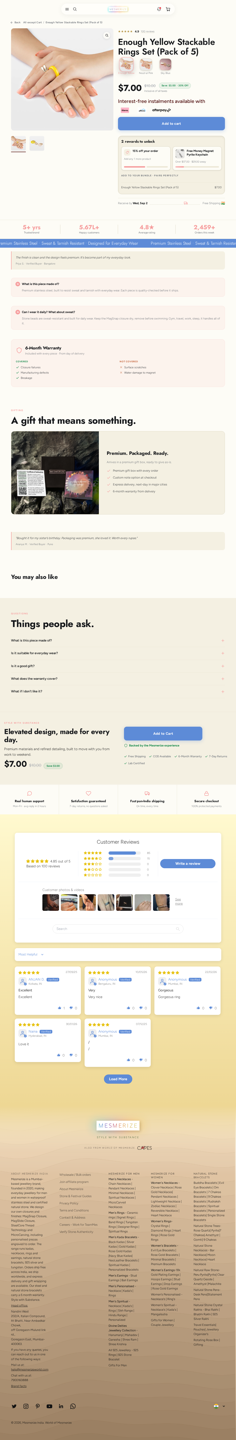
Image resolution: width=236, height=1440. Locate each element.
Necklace (115, 1290)
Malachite (214, 1284)
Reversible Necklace (164, 1210)
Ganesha (114, 1339)
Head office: (19, 1305)
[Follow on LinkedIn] (61, 1406)
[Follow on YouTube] (49, 1406)
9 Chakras (210, 1239)
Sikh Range (125, 1310)
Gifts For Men (118, 1365)
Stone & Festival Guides (75, 1196)
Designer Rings (128, 1226)
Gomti (198, 1239)
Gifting (198, 1344)
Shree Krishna (118, 1344)
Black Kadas (117, 1242)
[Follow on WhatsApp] (73, 1406)
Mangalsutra (159, 1314)
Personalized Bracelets (124, 1269)
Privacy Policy (68, 1203)
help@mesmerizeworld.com (29, 1369)
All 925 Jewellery (120, 1350)
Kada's (127, 1290)
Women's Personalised (165, 1294)
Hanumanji (116, 1335)
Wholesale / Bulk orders (75, 1174)
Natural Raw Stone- (207, 1270)
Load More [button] (118, 1079)
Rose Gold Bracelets (164, 1255)
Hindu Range (117, 1315)
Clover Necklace (162, 1187)
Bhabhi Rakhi (202, 1314)
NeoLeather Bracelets (123, 1260)
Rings (112, 1295)
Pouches (199, 1329)
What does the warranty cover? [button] (34, 679)
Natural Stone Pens (206, 1290)
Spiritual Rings (118, 1231)
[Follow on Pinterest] (38, 1406)
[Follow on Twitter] (14, 1406)
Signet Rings (125, 1217)
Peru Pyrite (201, 1274)
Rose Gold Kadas (120, 1251)
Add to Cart (163, 734)
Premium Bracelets (163, 1264)
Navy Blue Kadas (120, 1255)
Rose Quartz (202, 1230)
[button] (66, 9)
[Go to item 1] (18, 144)
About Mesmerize (71, 1189)
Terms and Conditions (74, 1210)
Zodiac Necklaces (163, 1206)
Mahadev (131, 1335)
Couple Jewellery (162, 1325)
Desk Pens (200, 1294)
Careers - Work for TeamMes (78, 1224)
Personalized (117, 1319)
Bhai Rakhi (211, 1309)
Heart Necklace (161, 1215)
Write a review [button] (187, 863)
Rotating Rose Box (206, 1340)
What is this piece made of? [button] (31, 640)
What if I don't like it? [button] (26, 691)
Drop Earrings (173, 1284)
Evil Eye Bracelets (163, 1250)
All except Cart (32, 22)
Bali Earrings (129, 1280)
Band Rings (116, 1222)
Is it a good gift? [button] (23, 666)
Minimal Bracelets (162, 1259)
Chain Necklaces (120, 1183)
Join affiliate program (73, 1182)
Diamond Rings (161, 1230)
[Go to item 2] (37, 144)
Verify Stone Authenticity (76, 1232)
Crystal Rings (159, 1226)
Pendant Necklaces (121, 1188)
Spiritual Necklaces (122, 1197)
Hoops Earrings (161, 1279)
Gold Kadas (127, 1246)
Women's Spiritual (163, 1305)
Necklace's (158, 1309)
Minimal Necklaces (121, 1193)
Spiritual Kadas (119, 1265)
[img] (28, 973)
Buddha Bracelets (205, 1183)
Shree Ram (129, 1339)
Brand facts (19, 1386)
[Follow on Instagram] (26, 1406)
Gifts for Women (162, 1320)
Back (18, 22)
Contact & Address (72, 1217)
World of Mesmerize (58, 1422)
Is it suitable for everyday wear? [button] (34, 653)
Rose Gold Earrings (165, 1288)
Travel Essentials (204, 1325)
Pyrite (215, 1230)
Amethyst (212, 1235)
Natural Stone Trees (207, 1226)
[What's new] (159, 9)
